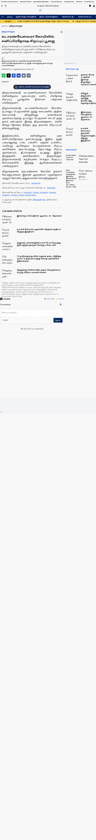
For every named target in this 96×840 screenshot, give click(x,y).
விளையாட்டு (68, 17)
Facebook (28, 193)
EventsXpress (89, 1)
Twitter (36, 193)
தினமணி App (39, 200)
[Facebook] (14, 76)
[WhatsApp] (4, 76)
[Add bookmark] (61, 32)
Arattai (21, 195)
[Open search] (6, 6)
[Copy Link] (29, 76)
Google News (30, 195)
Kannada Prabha (25, 1)
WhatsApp (51, 188)
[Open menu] (2, 6)
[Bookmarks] (90, 6)
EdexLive (79, 1)
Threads (14, 195)
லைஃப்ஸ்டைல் (84, 17)
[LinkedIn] (19, 76)
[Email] (24, 76)
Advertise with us (68, 63)
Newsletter (35, 183)
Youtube (52, 193)
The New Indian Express (9, 1)
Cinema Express (56, 1)
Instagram (44, 193)
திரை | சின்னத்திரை (48, 17)
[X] (9, 76)
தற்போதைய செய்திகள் (26, 17)
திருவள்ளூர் (8, 32)
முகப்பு (10, 17)
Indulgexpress (69, 1)
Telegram (6, 195)
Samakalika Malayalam (41, 1)
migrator (5, 82)
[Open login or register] (94, 6)
